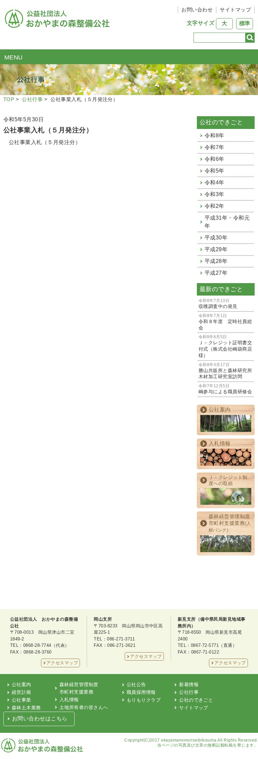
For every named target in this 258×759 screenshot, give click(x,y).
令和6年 (214, 159)
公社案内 (21, 684)
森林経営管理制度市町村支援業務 (78, 688)
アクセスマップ (62, 662)
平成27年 (216, 273)
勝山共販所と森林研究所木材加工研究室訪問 (225, 371)
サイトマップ (235, 9)
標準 (244, 23)
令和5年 (214, 171)
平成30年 (216, 237)
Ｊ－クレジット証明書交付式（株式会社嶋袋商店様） (225, 346)
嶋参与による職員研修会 (225, 389)
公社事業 (21, 700)
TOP (8, 99)
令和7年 (214, 147)
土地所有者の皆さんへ (83, 707)
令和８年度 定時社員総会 (225, 322)
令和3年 (214, 194)
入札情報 (69, 699)
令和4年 (214, 182)
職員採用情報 (141, 692)
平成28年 (216, 261)
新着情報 (189, 684)
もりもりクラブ (144, 700)
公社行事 (32, 99)
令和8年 (214, 135)
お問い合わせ (197, 9)
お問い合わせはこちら (40, 718)
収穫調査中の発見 (218, 304)
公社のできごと (196, 700)
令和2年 (214, 206)
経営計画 (21, 692)
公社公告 (136, 684)
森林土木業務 (26, 707)
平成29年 (216, 249)
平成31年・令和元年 (227, 222)
